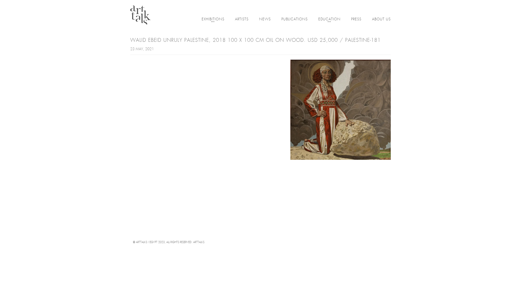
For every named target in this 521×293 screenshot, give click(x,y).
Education (329, 19)
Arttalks (198, 242)
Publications (294, 19)
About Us (381, 19)
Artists (242, 19)
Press (356, 19)
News (265, 19)
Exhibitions (213, 19)
